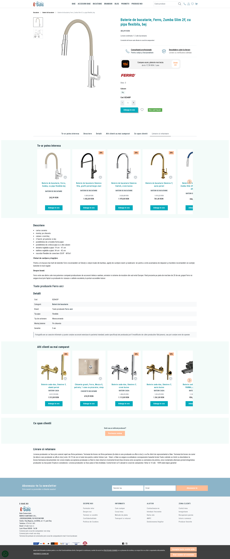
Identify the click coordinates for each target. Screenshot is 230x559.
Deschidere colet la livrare (179, 50)
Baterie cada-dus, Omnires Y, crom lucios (124, 385)
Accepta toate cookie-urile (183, 549)
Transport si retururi (123, 518)
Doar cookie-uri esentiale (183, 555)
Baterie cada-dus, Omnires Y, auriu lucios (159, 385)
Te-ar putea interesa (70, 134)
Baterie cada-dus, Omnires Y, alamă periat (53, 385)
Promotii (125, 4)
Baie (73, 4)
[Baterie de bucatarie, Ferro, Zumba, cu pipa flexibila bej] (53, 165)
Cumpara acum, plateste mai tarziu (150, 63)
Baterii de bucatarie (48, 12)
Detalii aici (175, 64)
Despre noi (87, 512)
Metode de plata (121, 515)
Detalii (99, 134)
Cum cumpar (120, 508)
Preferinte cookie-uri (41, 554)
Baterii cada (54, 391)
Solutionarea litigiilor (155, 522)
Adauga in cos (129, 110)
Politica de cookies (111, 550)
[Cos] (196, 3)
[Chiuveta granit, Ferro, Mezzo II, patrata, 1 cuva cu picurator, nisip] (89, 367)
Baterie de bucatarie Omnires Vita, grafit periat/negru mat (88, 184)
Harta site (151, 515)
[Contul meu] (185, 3)
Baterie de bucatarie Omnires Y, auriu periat (159, 184)
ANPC (149, 518)
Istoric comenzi (185, 518)
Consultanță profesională (141, 50)
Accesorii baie (84, 4)
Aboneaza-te (192, 488)
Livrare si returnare (160, 134)
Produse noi (137, 4)
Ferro (55, 286)
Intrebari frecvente (154, 512)
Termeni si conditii (90, 515)
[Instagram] (127, 543)
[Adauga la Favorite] (65, 177)
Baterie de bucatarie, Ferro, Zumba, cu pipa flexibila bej (54, 184)
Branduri (108, 4)
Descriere (87, 134)
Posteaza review (115, 433)
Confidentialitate (89, 518)
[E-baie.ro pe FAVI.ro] (85, 543)
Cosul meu (119, 512)
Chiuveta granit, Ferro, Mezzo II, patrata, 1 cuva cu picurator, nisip (89, 385)
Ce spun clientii (141, 134)
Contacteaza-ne (153, 508)
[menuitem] (38, 22)
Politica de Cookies (91, 522)
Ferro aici (69, 309)
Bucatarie (97, 4)
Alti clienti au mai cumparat (118, 134)
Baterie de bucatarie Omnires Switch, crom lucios (124, 184)
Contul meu (183, 508)
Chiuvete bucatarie (89, 391)
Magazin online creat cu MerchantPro (184, 545)
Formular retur (88, 508)
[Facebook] (123, 543)
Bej (123, 92)
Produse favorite (185, 522)
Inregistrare (183, 512)
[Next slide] (189, 181)
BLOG (117, 4)
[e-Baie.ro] (47, 3)
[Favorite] (192, 3)
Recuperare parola (186, 515)
